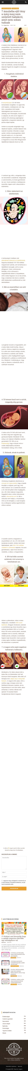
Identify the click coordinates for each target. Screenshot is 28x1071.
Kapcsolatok (13, 957)
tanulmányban (7, 102)
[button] (2, 2)
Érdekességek (15, 8)
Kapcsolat (20, 1066)
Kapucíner (6, 25)
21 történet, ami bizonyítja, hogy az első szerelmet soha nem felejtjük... (18, 954)
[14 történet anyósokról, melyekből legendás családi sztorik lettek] (5, 963)
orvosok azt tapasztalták (9, 483)
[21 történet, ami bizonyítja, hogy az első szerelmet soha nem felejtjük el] (5, 955)
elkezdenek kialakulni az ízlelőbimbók (13, 260)
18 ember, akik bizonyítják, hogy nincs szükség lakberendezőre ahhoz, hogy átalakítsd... (18, 972)
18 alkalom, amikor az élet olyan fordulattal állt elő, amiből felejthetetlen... (17, 981)
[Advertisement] (14, 159)
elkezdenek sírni (11, 496)
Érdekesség (5, 443)
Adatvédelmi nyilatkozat (11, 1066)
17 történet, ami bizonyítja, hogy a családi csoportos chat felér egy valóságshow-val (14, 938)
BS (8, 848)
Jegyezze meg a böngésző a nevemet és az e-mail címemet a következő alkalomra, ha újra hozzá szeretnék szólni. (14, 882)
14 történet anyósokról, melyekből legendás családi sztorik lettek (17, 962)
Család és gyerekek (6, 8)
